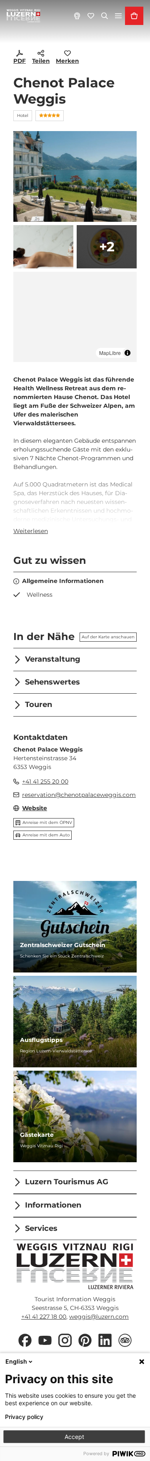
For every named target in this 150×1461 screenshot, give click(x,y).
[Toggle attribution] (127, 353)
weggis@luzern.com (99, 1316)
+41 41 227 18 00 (43, 1316)
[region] (75, 317)
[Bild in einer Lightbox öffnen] (75, 1266)
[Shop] (134, 16)
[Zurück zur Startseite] (23, 15)
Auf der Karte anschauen (108, 637)
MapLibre (110, 352)
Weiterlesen (30, 531)
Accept (74, 1436)
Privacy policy (24, 1417)
